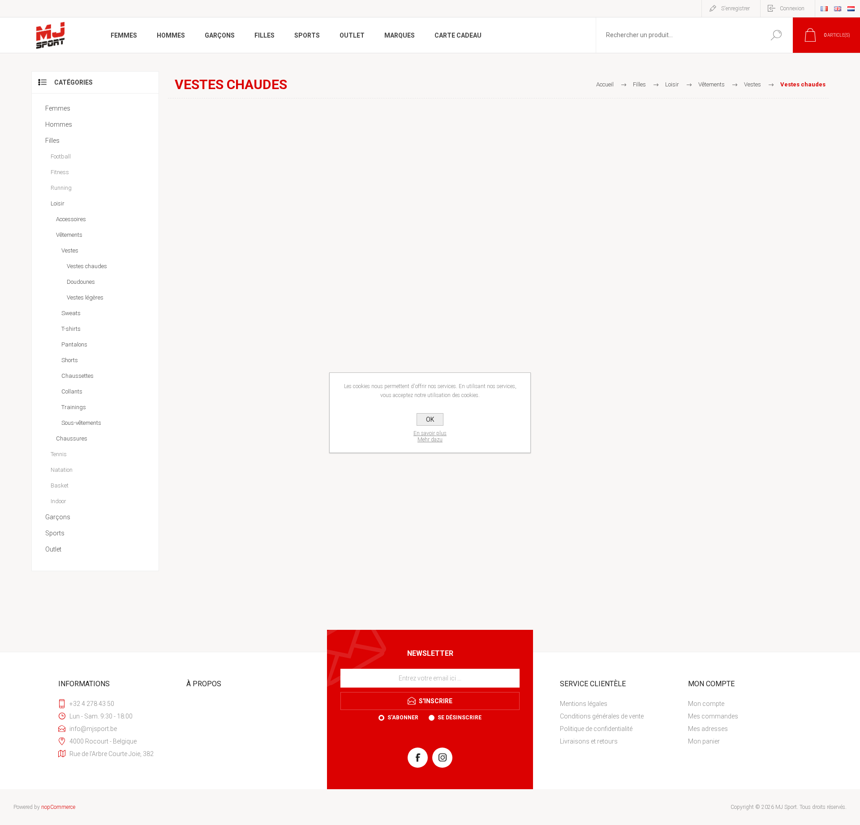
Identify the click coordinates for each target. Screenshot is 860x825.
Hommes (58, 124)
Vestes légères (85, 297)
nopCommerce (58, 807)
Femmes (57, 108)
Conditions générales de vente (602, 716)
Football (61, 156)
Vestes (69, 250)
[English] (837, 8)
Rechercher (776, 35)
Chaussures (71, 438)
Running (61, 187)
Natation (62, 469)
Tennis (59, 454)
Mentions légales (583, 703)
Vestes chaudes (87, 266)
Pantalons (74, 344)
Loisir (57, 203)
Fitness (60, 172)
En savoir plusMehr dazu (430, 436)
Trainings (73, 407)
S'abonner (402, 717)
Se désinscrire (460, 717)
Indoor (58, 501)
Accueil (605, 84)
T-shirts (71, 328)
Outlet (53, 549)
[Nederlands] (851, 8)
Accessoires (71, 219)
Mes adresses (708, 728)
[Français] (824, 8)
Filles (52, 140)
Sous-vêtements (81, 422)
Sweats (71, 313)
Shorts (69, 360)
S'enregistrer (735, 8)
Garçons (57, 517)
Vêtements (69, 234)
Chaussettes (77, 375)
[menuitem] (620, 703)
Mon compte (706, 703)
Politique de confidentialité (596, 728)
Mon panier (704, 741)
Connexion (792, 8)
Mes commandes (713, 716)
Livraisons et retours (589, 741)
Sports (54, 533)
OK (430, 419)
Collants (71, 391)
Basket (60, 485)
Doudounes (81, 281)
